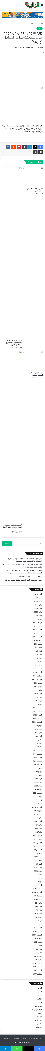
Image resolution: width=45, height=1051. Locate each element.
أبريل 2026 (38, 608)
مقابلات (39, 1027)
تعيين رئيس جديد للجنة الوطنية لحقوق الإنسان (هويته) (23, 580)
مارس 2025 (38, 655)
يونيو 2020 (38, 857)
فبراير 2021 (38, 828)
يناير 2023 (38, 747)
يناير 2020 (38, 875)
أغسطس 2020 (37, 850)
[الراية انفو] (32, 5)
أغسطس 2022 (37, 765)
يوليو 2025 (38, 640)
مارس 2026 (38, 612)
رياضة (40, 1013)
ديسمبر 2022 (37, 750)
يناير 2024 (38, 704)
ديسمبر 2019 (37, 878)
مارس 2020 (38, 867)
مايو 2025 (38, 647)
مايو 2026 (38, 605)
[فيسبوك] (40, 147)
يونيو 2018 (38, 942)
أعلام (40, 988)
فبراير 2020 (38, 871)
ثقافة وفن (38, 1006)
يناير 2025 (38, 662)
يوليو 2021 (38, 811)
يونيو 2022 (38, 772)
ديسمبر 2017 (37, 963)
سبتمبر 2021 (37, 804)
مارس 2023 (38, 740)
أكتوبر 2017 (38, 970)
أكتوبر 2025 (37, 630)
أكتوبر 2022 (37, 757)
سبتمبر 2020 (37, 846)
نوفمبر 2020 (37, 839)
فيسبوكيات (38, 1020)
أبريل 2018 (38, 949)
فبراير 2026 (38, 615)
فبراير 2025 (38, 658)
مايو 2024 (38, 690)
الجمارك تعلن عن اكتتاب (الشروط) (30, 576)
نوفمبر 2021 (37, 796)
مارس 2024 (38, 697)
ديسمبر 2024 (37, 665)
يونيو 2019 (38, 899)
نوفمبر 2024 (37, 669)
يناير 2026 (38, 619)
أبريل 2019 (38, 906)
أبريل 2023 (38, 736)
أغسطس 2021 (37, 807)
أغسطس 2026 (37, 594)
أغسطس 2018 (37, 935)
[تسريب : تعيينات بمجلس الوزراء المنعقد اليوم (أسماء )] (12, 437)
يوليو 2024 (38, 683)
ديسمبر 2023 (37, 708)
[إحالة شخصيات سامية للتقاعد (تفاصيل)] (33, 361)
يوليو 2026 (38, 598)
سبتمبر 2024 (37, 676)
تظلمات (39, 999)
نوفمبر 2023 (37, 711)
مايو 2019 (38, 903)
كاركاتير (39, 1024)
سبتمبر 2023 (37, 718)
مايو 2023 (38, 733)
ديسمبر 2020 (37, 835)
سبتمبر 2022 (37, 761)
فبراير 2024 (38, 701)
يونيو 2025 (38, 644)
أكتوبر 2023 (37, 715)
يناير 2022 (38, 789)
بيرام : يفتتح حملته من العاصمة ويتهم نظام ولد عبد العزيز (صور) (13, 343)
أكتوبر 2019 (38, 885)
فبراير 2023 (38, 743)
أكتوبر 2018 (38, 928)
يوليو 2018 (38, 938)
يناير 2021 (38, 832)
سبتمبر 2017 (37, 974)
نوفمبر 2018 (37, 924)
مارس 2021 (38, 825)
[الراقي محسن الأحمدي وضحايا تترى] (33, 176)
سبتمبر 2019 (37, 889)
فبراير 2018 (38, 956)
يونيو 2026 (38, 601)
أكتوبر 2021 (38, 800)
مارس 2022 (38, 782)
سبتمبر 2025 (37, 633)
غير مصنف (38, 1017)
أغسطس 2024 (37, 679)
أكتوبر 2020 (37, 843)
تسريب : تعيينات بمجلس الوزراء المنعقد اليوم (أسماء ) (12, 527)
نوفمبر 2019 (37, 882)
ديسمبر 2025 (37, 623)
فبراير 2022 (38, 786)
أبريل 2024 (38, 694)
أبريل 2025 (38, 651)
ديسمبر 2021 (37, 793)
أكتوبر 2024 (37, 672)
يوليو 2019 (38, 896)
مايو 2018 (38, 945)
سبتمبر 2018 (37, 931)
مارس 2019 (38, 910)
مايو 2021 (38, 818)
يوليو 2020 (38, 853)
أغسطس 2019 (37, 892)
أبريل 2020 (38, 864)
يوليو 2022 (38, 768)
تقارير (40, 1002)
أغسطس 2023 (37, 722)
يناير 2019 (38, 917)
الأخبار (32, 23)
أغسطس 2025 (37, 637)
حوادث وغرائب (37, 1009)
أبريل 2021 (38, 821)
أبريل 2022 (38, 779)
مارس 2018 (38, 953)
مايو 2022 (38, 775)
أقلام (40, 992)
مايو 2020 (38, 860)
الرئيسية (38, 23)
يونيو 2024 (38, 686)
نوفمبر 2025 (37, 626)
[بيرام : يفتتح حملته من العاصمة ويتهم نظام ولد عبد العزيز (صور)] (12, 252)
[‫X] (35, 147)
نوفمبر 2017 (37, 967)
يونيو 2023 (38, 729)
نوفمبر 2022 (37, 754)
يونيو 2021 (38, 814)
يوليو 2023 (38, 725)
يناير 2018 (38, 960)
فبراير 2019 (38, 914)
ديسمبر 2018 (37, 921)
